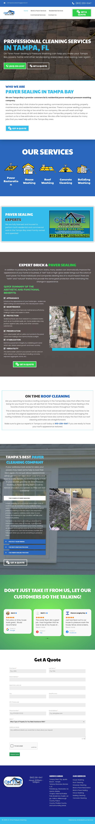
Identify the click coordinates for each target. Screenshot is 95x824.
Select (11, 719)
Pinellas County (60, 803)
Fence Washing (78, 793)
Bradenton (57, 796)
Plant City (58, 779)
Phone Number (14, 710)
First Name (12, 668)
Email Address (53, 710)
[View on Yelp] (38, 613)
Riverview (59, 784)
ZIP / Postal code (14, 702)
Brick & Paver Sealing (80, 790)
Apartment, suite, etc (15, 685)
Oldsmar (58, 794)
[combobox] (47, 722)
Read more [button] (10, 627)
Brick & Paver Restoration (82, 788)
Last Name (52, 668)
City (10, 693)
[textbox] (45, 722)
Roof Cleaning (78, 782)
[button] (15, 66)
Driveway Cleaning (79, 785)
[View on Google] (67, 613)
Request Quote (14, 754)
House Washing (78, 780)
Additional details (14, 727)
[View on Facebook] (8, 613)
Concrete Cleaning (80, 798)
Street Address (13, 676)
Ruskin (63, 796)
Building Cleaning (79, 795)
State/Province (53, 693)
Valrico (54, 798)
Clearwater (62, 789)
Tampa (52, 779)
